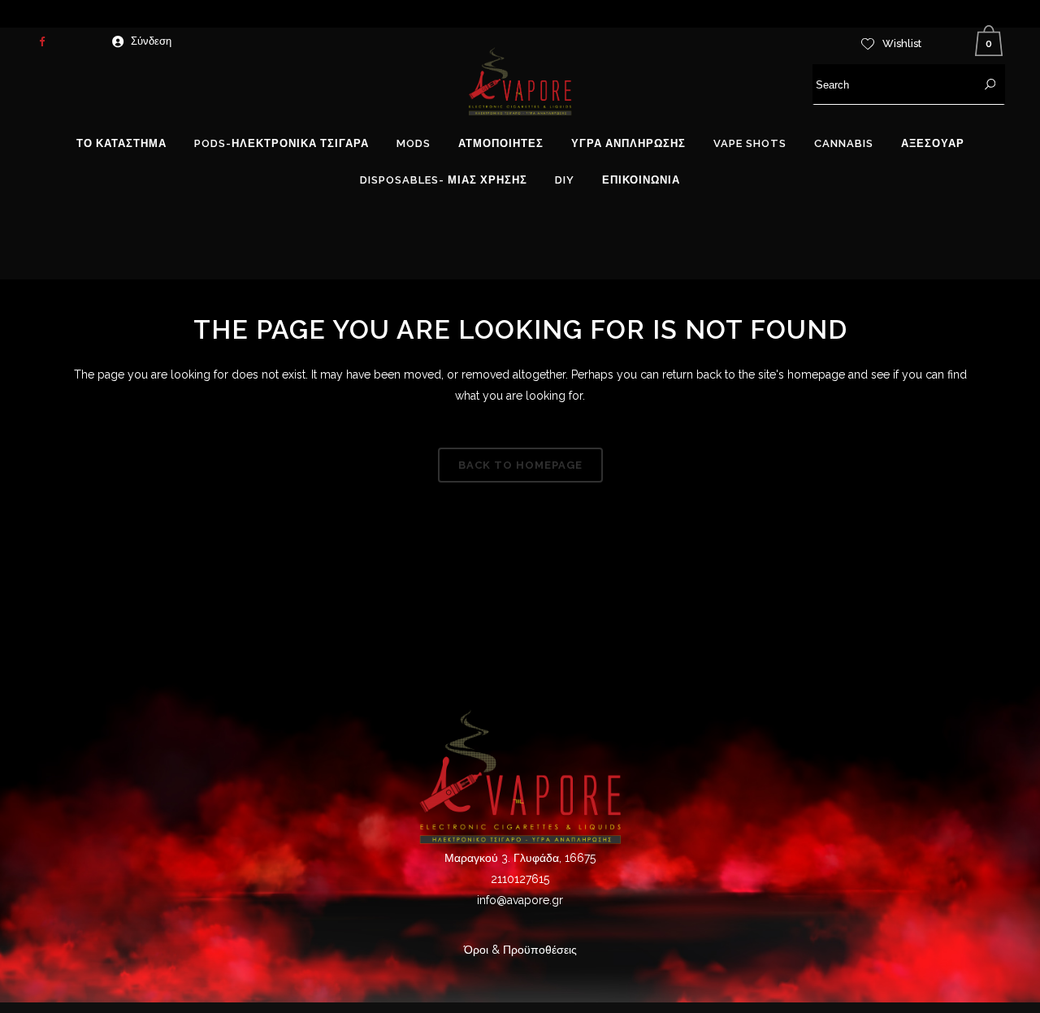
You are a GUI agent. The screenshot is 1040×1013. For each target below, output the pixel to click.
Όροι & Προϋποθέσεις (520, 949)
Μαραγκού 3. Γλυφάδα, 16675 (520, 857)
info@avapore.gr (520, 900)
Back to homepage (520, 465)
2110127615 (520, 878)
